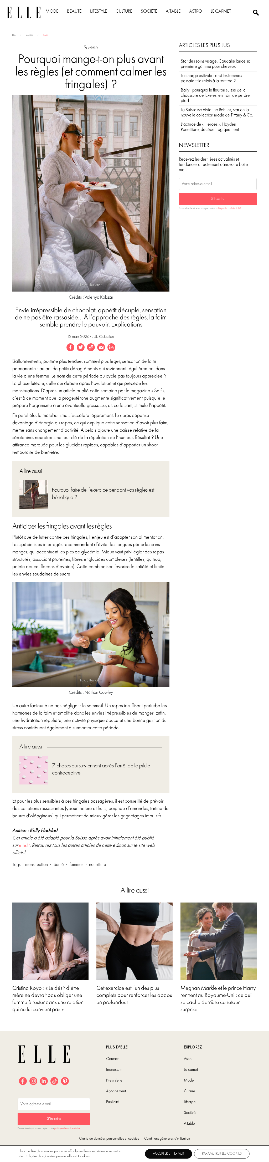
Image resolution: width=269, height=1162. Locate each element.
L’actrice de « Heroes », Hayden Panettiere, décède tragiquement (210, 127)
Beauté (74, 11)
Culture (124, 11)
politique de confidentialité (228, 208)
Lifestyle (98, 11)
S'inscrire (218, 199)
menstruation (36, 865)
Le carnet (221, 11)
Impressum (114, 1070)
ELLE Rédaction (103, 337)
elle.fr (24, 845)
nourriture (97, 865)
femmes (76, 865)
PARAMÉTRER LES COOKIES (222, 1153)
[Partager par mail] (101, 347)
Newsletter (114, 1080)
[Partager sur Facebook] (70, 347)
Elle (13, 35)
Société (149, 11)
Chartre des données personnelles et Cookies (58, 1156)
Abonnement (116, 1091)
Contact (112, 1059)
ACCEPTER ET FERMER (168, 1153)
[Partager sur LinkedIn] (111, 347)
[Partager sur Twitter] (81, 347)
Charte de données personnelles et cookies (109, 1138)
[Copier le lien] (91, 347)
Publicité (112, 1102)
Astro (195, 11)
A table (173, 11)
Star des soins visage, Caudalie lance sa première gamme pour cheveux (215, 64)
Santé (45, 35)
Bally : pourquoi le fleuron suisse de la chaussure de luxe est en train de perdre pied (215, 95)
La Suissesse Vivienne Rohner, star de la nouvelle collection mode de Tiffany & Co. (217, 113)
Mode (51, 11)
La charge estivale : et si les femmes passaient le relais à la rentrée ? (211, 78)
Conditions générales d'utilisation (167, 1138)
